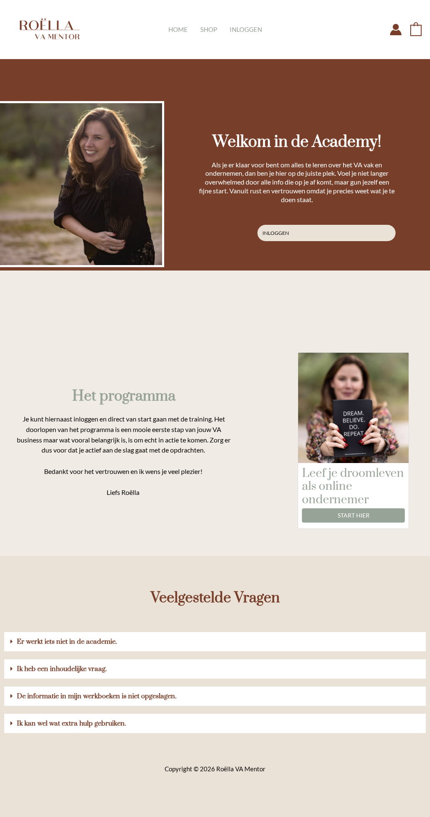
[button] (215, 641)
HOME (178, 29)
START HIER (354, 515)
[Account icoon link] (396, 29)
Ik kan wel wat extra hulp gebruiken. (71, 723)
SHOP (208, 29)
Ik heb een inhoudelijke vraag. (62, 669)
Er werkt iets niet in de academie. (67, 641)
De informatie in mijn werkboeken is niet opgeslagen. (96, 696)
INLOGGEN (246, 29)
